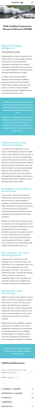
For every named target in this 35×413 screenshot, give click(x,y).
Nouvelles (7, 406)
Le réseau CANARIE (11, 389)
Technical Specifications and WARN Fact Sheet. (14, 371)
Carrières (7, 402)
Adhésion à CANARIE (12, 393)
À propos (6, 398)
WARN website (8, 378)
